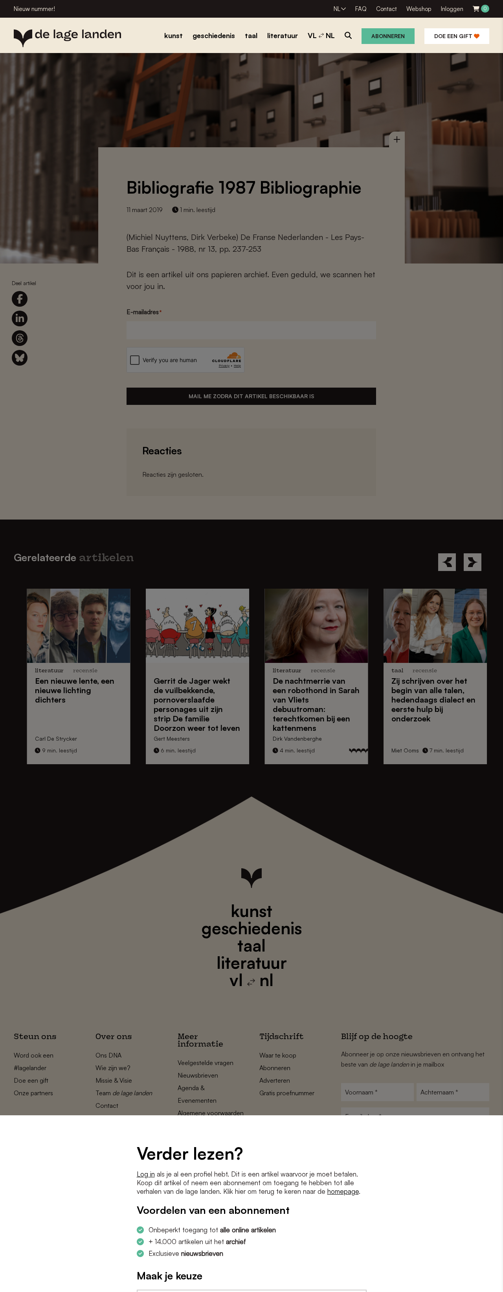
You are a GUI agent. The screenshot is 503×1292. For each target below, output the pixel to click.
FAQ (361, 9)
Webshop (418, 9)
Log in (146, 1174)
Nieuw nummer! (34, 9)
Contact (386, 9)
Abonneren (388, 36)
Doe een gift (454, 36)
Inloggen (452, 9)
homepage (343, 1191)
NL (337, 9)
